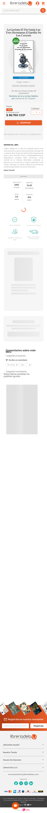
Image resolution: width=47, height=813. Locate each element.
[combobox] (23, 10)
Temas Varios (23, 176)
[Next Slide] (26, 344)
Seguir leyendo (9, 170)
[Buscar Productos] (43, 10)
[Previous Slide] (21, 344)
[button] (23, 56)
